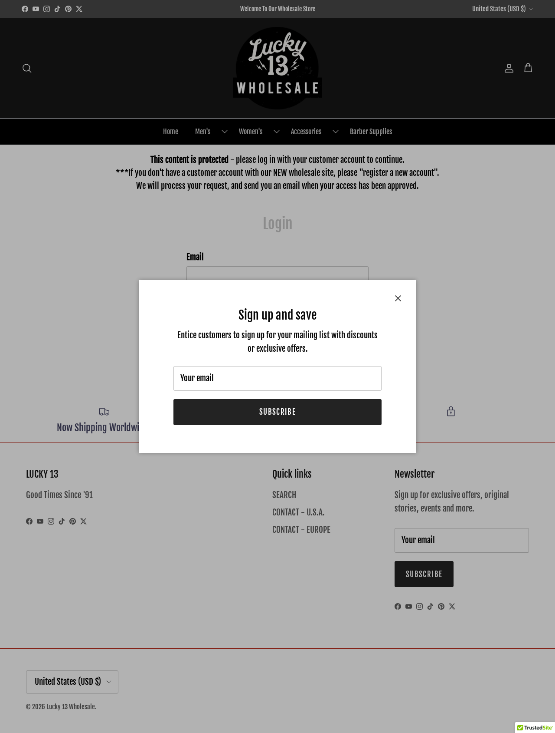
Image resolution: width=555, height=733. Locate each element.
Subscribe (277, 411)
